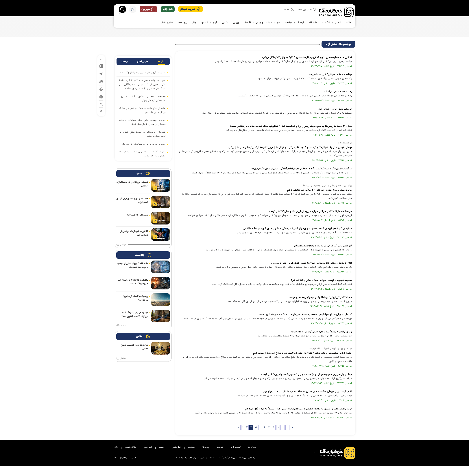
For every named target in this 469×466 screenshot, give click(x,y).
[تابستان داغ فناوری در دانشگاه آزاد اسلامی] (160, 185)
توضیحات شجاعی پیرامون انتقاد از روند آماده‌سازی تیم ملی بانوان (142, 98)
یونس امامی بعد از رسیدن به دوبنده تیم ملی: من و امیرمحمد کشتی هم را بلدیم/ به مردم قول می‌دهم (298, 409)
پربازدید (161, 62)
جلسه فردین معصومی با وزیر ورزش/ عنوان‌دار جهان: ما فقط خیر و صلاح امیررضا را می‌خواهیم (302, 353)
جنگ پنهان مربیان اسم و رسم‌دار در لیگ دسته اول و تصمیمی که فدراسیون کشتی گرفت (306, 374)
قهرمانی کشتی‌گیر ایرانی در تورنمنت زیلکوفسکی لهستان (323, 246)
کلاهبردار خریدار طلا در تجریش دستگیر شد (134, 233)
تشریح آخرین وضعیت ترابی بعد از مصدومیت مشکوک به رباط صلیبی (142, 154)
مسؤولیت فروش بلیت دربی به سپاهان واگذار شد (142, 72)
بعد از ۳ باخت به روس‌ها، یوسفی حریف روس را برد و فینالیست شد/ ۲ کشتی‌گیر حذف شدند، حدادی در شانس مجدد (291, 126)
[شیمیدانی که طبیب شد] (160, 218)
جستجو (191, 447)
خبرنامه (220, 447)
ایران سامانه (119, 457)
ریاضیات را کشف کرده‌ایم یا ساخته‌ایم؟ (135, 298)
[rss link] (101, 110)
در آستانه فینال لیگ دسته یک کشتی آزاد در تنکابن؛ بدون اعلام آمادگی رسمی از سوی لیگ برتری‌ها (302, 169)
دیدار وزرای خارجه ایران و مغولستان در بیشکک (143, 144)
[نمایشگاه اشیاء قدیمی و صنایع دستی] (160, 348)
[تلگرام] (101, 73)
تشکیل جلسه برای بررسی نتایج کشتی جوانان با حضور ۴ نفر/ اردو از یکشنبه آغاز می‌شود (306, 57)
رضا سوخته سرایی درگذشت (337, 92)
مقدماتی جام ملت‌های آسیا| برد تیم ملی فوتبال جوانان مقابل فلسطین (142, 110)
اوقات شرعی (130, 447)
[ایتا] (101, 89)
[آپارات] (101, 81)
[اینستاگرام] (101, 65)
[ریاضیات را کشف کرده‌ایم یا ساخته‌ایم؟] (160, 299)
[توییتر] (101, 103)
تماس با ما (236, 447)
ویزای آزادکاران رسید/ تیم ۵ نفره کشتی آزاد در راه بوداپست (321, 332)
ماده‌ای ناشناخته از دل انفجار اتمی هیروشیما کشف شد (132, 281)
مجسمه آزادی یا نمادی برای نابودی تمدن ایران (132, 200)
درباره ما (252, 447)
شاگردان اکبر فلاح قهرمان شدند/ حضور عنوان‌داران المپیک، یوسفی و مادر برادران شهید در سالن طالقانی (297, 229)
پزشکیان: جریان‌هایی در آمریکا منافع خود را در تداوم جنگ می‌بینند (142, 134)
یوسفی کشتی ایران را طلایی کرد (335, 109)
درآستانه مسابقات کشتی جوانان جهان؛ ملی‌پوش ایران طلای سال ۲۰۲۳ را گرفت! (310, 211)
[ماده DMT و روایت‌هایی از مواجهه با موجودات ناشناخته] (160, 267)
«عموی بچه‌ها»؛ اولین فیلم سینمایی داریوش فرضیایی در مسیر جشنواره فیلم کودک (142, 122)
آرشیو (161, 447)
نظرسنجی (176, 447)
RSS (116, 447)
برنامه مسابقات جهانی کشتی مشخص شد (330, 74)
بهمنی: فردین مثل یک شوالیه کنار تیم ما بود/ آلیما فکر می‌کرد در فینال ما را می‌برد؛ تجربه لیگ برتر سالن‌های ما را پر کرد (290, 147)
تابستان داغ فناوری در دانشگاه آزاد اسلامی (132, 184)
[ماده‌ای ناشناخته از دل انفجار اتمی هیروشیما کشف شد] (160, 283)
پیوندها (205, 447)
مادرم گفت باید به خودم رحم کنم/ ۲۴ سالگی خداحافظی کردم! (319, 190)
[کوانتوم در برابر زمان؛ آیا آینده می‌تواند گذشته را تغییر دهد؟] (160, 316)
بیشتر (122, 244)
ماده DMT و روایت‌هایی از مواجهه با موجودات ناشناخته (132, 265)
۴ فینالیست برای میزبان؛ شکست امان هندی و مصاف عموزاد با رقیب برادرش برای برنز (307, 392)
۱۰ (283, 428)
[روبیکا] (101, 96)
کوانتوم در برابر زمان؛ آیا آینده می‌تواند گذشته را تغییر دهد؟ (134, 314)
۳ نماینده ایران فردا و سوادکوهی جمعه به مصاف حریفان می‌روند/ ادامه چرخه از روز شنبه (305, 315)
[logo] (336, 12)
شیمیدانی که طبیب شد (137, 215)
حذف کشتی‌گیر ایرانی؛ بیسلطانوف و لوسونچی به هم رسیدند (320, 297)
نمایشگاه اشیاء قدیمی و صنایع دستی (134, 346)
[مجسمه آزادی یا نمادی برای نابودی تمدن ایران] (160, 202)
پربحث (124, 62)
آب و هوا (148, 447)
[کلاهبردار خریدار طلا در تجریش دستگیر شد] (160, 234)
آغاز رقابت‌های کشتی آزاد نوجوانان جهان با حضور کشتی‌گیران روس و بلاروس (311, 263)
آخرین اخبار (143, 62)
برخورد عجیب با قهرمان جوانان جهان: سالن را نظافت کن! (321, 280)
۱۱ (287, 428)
